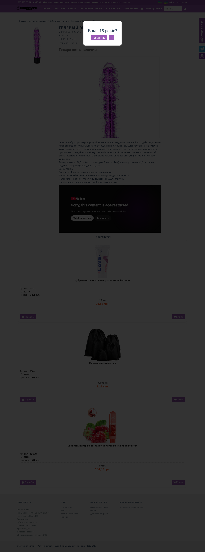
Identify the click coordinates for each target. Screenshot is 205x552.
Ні (112, 37)
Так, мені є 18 (98, 37)
